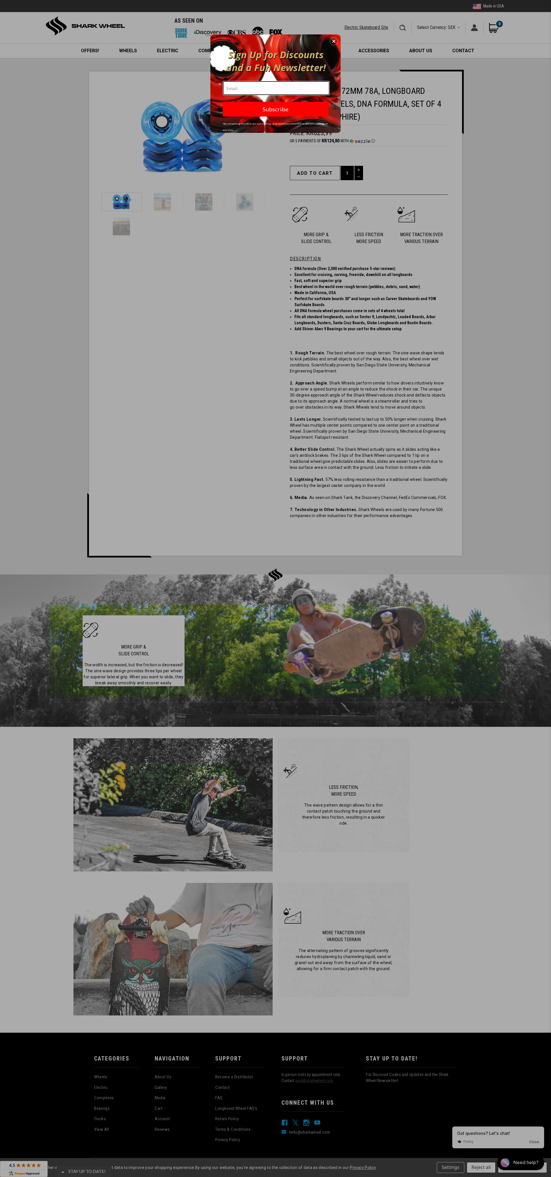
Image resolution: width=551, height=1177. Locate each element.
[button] (333, 41)
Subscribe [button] (275, 109)
